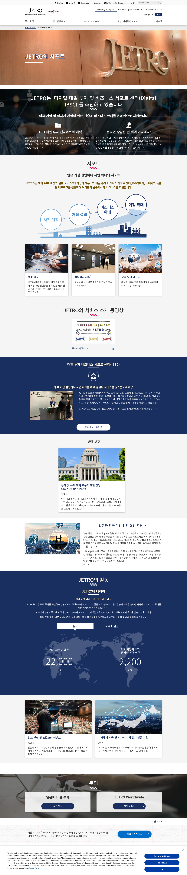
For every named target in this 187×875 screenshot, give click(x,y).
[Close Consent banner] (183, 850)
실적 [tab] (75, 626)
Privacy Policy (34, 868)
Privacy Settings (162, 856)
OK (162, 869)
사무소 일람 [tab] (111, 626)
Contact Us (85, 3)
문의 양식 (57, 806)
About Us (72, 3)
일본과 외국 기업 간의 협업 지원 (121, 525)
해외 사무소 (129, 806)
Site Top (60, 3)
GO (158, 14)
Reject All (162, 862)
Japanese (97, 3)
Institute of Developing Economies (119, 3)
